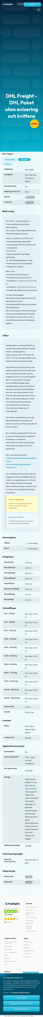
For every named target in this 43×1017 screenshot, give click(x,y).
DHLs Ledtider (30, 789)
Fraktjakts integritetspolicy (20, 993)
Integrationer (30, 923)
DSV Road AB (8, 949)
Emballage (27, 948)
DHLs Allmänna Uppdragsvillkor (18, 464)
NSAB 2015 (10, 467)
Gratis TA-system (31, 917)
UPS (5, 964)
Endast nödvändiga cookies (21, 1003)
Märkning (26, 944)
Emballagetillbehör (29, 950)
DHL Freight (7, 946)
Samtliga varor (28, 942)
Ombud (8, 164)
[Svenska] (39, 10)
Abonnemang (30, 920)
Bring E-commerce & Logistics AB (10, 942)
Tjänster (24, 159)
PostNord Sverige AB (10, 961)
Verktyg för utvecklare (29, 927)
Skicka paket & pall (31, 907)
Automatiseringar (31, 931)
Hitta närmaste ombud (30, 913)
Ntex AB (6, 958)
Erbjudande (27, 957)
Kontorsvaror (28, 953)
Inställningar (21, 998)
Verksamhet (10, 159)
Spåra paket (29, 910)
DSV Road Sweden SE (10, 952)
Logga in (32, 5)
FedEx (6, 955)
